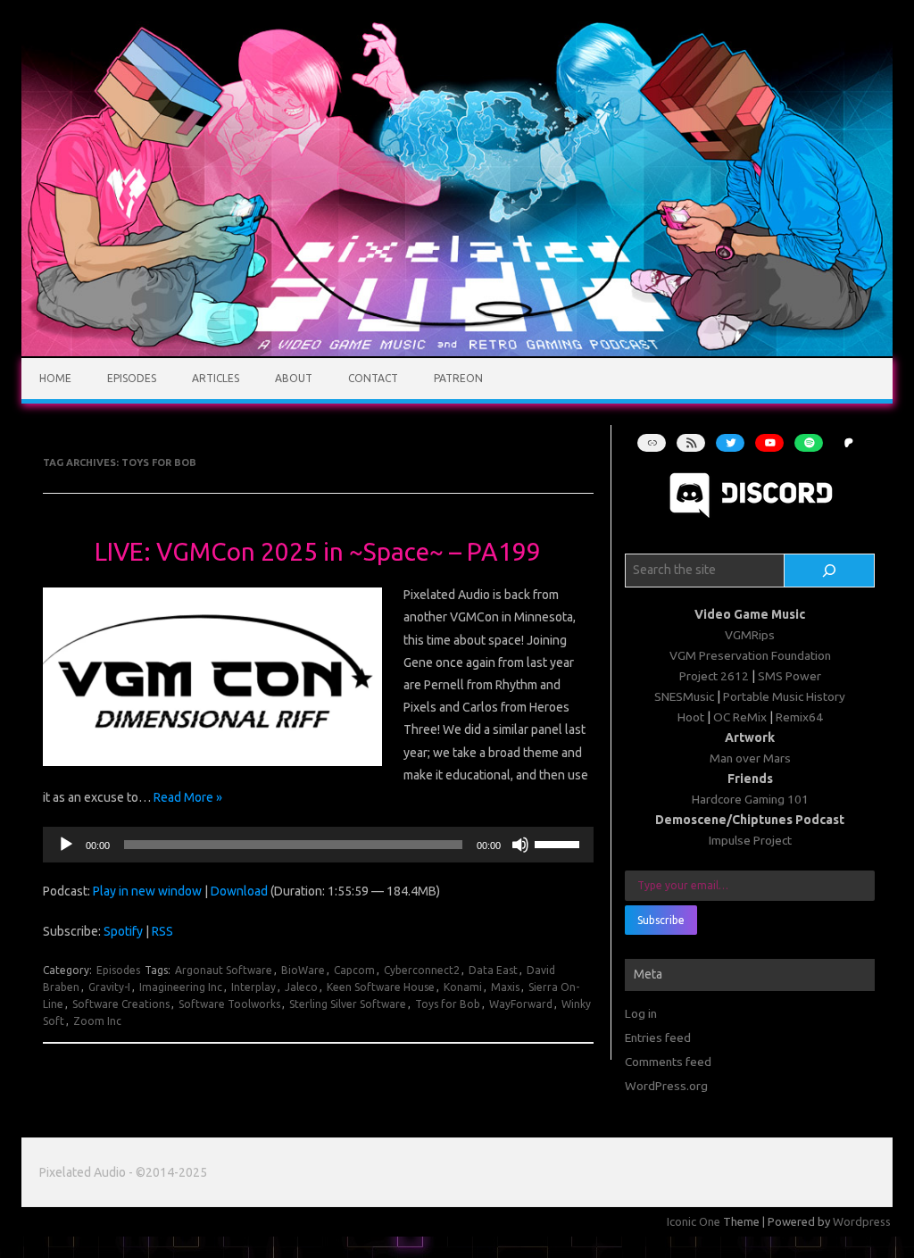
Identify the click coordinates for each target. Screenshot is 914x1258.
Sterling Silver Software (347, 1004)
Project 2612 (714, 676)
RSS (162, 931)
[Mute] (520, 845)
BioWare (303, 970)
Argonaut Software (223, 970)
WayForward (521, 1004)
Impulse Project (750, 840)
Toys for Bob (447, 1004)
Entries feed (658, 1037)
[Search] (829, 570)
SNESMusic (684, 696)
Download (239, 891)
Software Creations (121, 1004)
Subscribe (661, 920)
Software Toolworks (229, 1004)
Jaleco (301, 987)
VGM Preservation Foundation (750, 655)
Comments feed (668, 1061)
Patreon (458, 378)
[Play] (66, 845)
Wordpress (862, 1221)
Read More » (188, 797)
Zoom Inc (97, 1021)
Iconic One (693, 1221)
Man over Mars (750, 758)
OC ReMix (740, 717)
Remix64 (799, 717)
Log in (641, 1013)
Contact (373, 378)
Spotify (123, 931)
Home (55, 378)
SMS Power (789, 676)
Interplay (253, 987)
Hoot (690, 717)
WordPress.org (666, 1086)
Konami (463, 987)
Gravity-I (109, 987)
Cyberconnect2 (422, 970)
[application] (318, 844)
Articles (215, 378)
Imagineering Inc (180, 987)
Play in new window (147, 891)
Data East (493, 970)
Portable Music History (784, 696)
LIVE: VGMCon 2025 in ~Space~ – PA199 (318, 551)
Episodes (131, 378)
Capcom (354, 970)
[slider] (560, 843)
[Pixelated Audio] (457, 352)
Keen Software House (381, 987)
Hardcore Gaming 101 (750, 799)
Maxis (505, 987)
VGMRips (750, 635)
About (293, 378)
